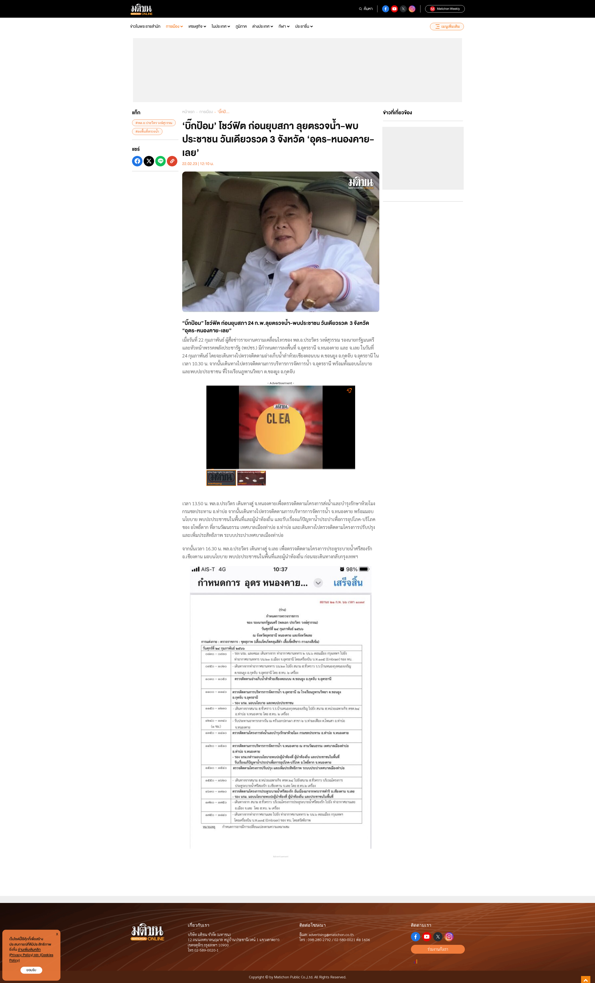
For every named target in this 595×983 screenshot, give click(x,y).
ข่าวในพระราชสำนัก (145, 26)
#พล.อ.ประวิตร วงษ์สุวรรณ (154, 123)
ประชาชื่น (302, 26)
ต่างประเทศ (260, 26)
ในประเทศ (219, 26)
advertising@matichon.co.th (331, 934)
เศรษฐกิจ (195, 26)
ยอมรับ (31, 970)
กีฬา (282, 26)
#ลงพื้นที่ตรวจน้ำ (147, 131)
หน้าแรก (188, 111)
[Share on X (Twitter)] (149, 161)
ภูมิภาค (241, 26)
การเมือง (172, 26)
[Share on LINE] (160, 161)
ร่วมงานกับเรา (438, 949)
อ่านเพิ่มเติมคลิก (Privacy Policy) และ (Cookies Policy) (31, 955)
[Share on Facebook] (137, 161)
